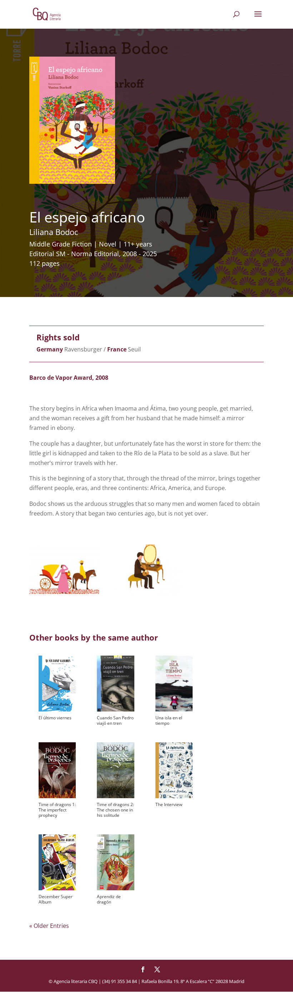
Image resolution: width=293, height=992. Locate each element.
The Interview (168, 804)
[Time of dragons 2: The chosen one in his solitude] (115, 770)
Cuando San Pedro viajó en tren (115, 720)
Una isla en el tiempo (168, 720)
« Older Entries (49, 926)
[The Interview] (174, 770)
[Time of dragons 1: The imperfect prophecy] (57, 770)
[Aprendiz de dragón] (115, 862)
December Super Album (56, 899)
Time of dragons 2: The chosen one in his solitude (115, 809)
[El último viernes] (57, 683)
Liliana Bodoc (53, 231)
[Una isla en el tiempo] (174, 683)
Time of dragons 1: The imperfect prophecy (57, 809)
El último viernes (55, 718)
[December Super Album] (57, 862)
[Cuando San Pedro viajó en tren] (115, 683)
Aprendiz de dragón (109, 899)
